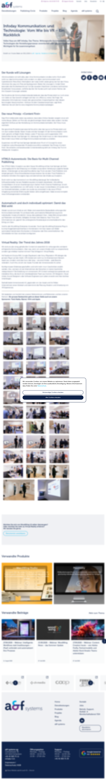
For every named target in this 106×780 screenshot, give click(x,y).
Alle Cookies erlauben (53, 397)
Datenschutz (42, 386)
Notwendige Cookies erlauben (53, 392)
